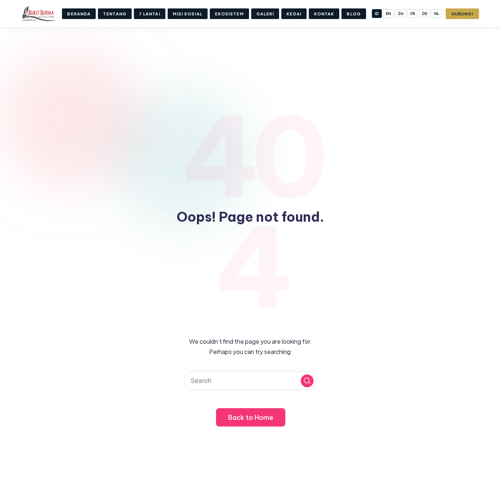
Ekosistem (229, 13)
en (388, 13)
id (377, 13)
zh (400, 13)
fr (412, 13)
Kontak (324, 13)
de (424, 13)
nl (436, 13)
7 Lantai (149, 13)
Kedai (293, 13)
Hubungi (462, 13)
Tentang (115, 13)
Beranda (79, 13)
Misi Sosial (187, 13)
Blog (354, 13)
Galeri (265, 13)
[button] (307, 380)
